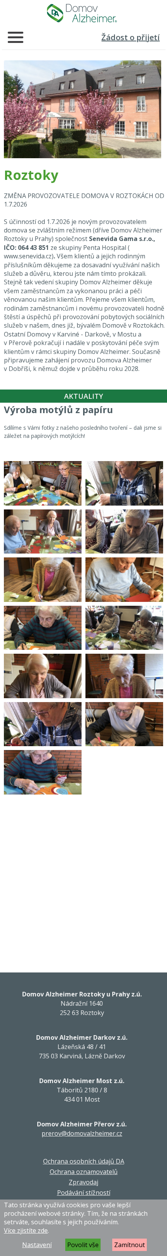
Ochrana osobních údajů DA (83, 1161)
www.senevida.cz (28, 256)
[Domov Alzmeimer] (82, 13)
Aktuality (83, 396)
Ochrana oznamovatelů (84, 1171)
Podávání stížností (83, 1192)
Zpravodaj (83, 1182)
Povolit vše (83, 1245)
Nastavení (37, 1245)
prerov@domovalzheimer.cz (82, 1133)
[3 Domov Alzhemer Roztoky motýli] (43, 483)
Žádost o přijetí (130, 37)
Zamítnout (129, 1245)
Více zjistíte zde (26, 1230)
